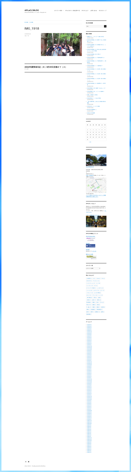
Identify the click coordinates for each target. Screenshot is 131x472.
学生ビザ (88, 304)
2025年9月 (89, 333)
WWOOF (88, 280)
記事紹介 (97, 311)
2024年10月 (89, 349)
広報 (98, 304)
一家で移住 (89, 297)
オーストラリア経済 (91, 288)
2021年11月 (89, 397)
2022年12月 (89, 379)
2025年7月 (89, 336)
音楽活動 (88, 314)
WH (103, 278)
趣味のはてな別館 (89, 254)
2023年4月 (89, 373)
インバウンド (89, 285)
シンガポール (100, 288)
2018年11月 (89, 439)
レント (100, 295)
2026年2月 (89, 330)
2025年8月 (89, 334)
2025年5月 (89, 339)
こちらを (94, 251)
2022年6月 (89, 387)
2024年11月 (89, 347)
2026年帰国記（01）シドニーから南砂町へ (95, 91)
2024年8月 (89, 352)
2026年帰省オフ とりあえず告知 (94, 98)
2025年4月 (89, 340)
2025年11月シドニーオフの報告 (93, 106)
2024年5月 (89, 356)
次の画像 (31, 22)
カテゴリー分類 (58, 10)
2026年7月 (89, 324)
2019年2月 (89, 435)
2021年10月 (89, 399)
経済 (87, 311)
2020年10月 (89, 410)
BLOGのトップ (102, 10)
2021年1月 (89, 409)
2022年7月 (89, 386)
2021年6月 (89, 403)
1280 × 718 (27, 35)
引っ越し (88, 307)
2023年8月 (89, 367)
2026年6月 (89, 326)
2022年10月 (89, 382)
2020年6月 (89, 413)
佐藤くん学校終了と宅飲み (92, 94)
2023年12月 (89, 362)
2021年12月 (89, 396)
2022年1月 (89, 394)
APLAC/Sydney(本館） (91, 236)
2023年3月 (89, 374)
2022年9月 (89, 383)
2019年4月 (89, 432)
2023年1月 (89, 377)
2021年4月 (89, 406)
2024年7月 (89, 353)
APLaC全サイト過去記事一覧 (72, 10)
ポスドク (88, 295)
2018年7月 (89, 445)
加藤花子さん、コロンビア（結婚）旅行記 (95, 36)
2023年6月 (89, 370)
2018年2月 (89, 452)
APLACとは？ (85, 10)
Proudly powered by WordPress (38, 466)
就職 (93, 304)
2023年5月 (89, 372)
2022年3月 (89, 392)
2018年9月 (89, 442)
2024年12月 (89, 346)
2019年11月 (89, 422)
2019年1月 (89, 436)
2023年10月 (89, 364)
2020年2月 (89, 417)
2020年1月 (89, 419)
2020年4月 (89, 415)
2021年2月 (89, 407)
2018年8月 (89, 443)
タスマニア (96, 290)
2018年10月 (89, 440)
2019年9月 (89, 425)
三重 (94, 297)
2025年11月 (89, 331)
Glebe (98, 278)
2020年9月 (89, 412)
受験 (93, 302)
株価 (98, 307)
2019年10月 (89, 423)
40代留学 (88, 278)
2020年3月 (89, 416)
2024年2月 (89, 359)
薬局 (92, 311)
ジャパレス (89, 290)
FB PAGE (88, 243)
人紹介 (94, 299)
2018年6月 (89, 446)
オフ (95, 285)
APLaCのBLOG (32, 10)
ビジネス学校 (97, 292)
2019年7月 (89, 427)
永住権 (103, 307)
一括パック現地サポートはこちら (92, 215)
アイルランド (96, 280)
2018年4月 (89, 449)
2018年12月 (89, 437)
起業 (102, 311)
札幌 (93, 307)
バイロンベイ (89, 292)
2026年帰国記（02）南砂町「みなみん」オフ (96, 88)
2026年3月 (89, 329)
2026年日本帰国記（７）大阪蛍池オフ (95, 65)
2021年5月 (89, 405)
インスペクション (90, 283)
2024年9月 (89, 350)
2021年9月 (89, 400)
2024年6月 (89, 354)
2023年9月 (89, 366)
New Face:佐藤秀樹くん (92, 109)
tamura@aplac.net (90, 166)
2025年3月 (89, 342)
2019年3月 (89, 433)
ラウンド (94, 295)
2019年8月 (89, 426)
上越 (99, 297)
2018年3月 (89, 450)
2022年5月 (89, 389)
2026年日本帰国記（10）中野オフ (94, 54)
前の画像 (26, 22)
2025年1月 (89, 344)
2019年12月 (89, 420)
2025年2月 (89, 343)
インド (98, 283)
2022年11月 (89, 380)
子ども (102, 302)
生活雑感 (93, 309)
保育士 (99, 299)
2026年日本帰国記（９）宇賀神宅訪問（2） (96, 57)
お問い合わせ (93, 10)
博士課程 (88, 302)
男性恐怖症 (99, 309)
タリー (102, 290)
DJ (94, 278)
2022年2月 (89, 393)
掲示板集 (88, 249)
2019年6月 (89, 429)
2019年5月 (89, 430)
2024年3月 (89, 357)
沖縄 (87, 309)
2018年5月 (89, 447)
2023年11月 (89, 363)
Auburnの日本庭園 (91, 113)
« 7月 (90, 142)
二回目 (88, 299)
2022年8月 (89, 384)
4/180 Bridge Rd (89, 175)
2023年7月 (89, 369)
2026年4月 (89, 327)
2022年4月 (89, 390)
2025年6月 (89, 337)
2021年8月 (89, 402)
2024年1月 (89, 360)
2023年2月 (89, 376)
